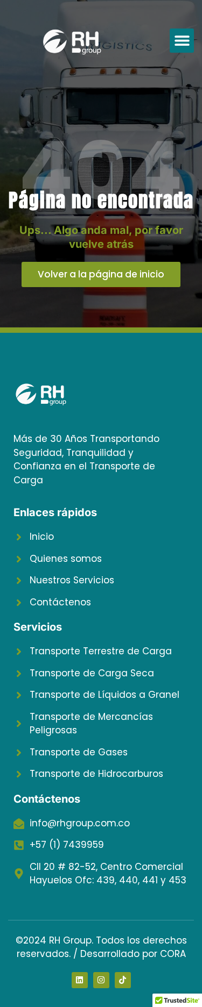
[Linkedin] (80, 980)
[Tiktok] (123, 980)
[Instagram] (101, 980)
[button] (182, 40)
